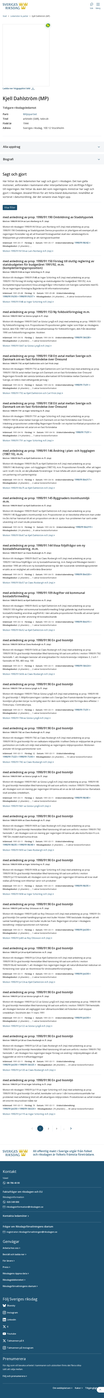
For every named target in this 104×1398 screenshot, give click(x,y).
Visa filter (9, 207)
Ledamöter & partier (19, 16)
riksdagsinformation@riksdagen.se (24, 1206)
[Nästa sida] (71, 1128)
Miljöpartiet (30, 114)
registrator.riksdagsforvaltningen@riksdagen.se (31, 1231)
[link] (32, 1128)
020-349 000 (13, 1201)
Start (5, 16)
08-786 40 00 (13, 1182)
